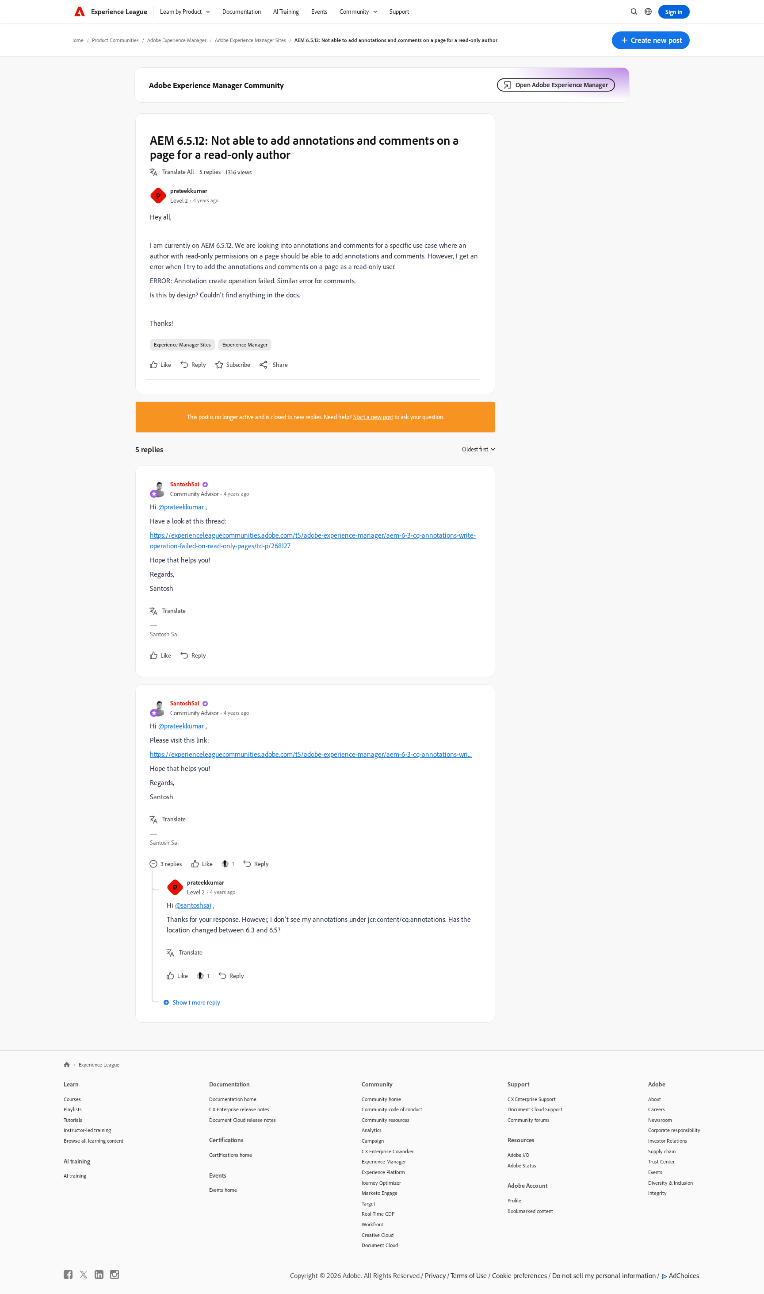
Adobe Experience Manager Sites (250, 40)
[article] (313, 571)
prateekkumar (188, 190)
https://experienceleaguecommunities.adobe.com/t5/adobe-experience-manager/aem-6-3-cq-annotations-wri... (311, 754)
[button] (651, 40)
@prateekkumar (181, 506)
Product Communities (115, 40)
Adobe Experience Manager (176, 40)
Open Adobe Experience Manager (562, 85)
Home (77, 40)
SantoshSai (184, 484)
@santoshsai (193, 905)
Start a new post (373, 417)
